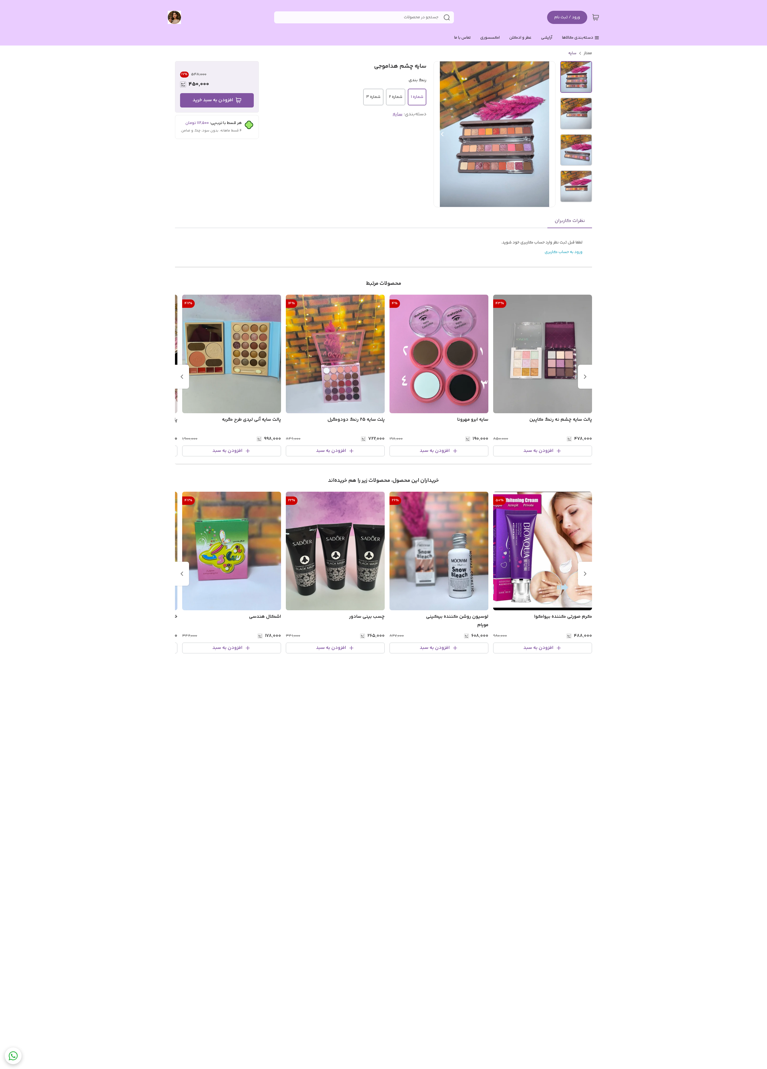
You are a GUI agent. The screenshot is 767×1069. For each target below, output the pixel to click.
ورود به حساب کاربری (563, 252)
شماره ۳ (373, 97)
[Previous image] (442, 134)
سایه (572, 53)
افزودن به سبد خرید (213, 100)
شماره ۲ (395, 97)
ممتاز (588, 53)
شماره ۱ (417, 97)
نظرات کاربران (570, 221)
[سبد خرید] (595, 17)
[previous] (585, 377)
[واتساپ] (13, 1055)
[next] (182, 377)
